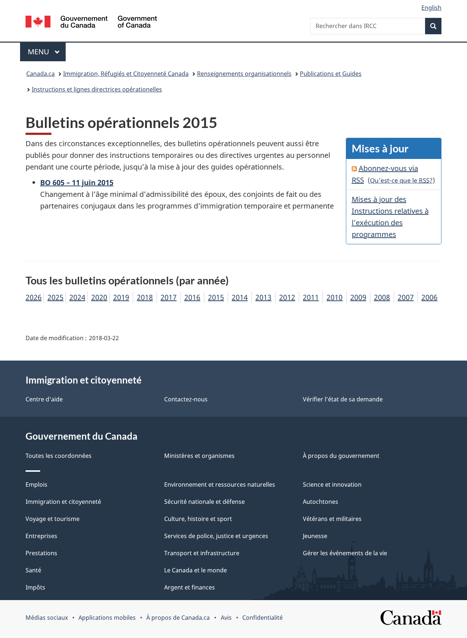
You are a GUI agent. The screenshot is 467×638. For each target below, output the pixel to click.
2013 (263, 297)
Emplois (36, 485)
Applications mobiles (107, 618)
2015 (216, 297)
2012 (287, 297)
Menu (47, 52)
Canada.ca (40, 74)
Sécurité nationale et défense (204, 502)
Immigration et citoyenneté (63, 502)
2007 (406, 297)
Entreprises (41, 536)
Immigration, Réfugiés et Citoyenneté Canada (126, 74)
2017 (169, 297)
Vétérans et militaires (332, 519)
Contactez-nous (186, 399)
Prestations (41, 553)
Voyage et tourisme (53, 519)
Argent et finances (189, 587)
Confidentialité (262, 618)
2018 (145, 297)
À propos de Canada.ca (178, 618)
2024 (77, 297)
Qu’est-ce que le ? (401, 180)
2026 (34, 297)
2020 (99, 297)
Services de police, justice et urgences (216, 536)
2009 (358, 297)
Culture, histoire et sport (198, 519)
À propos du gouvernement (341, 456)
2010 (335, 297)
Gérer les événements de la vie (345, 553)
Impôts (35, 587)
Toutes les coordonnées (59, 456)
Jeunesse (315, 536)
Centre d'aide (44, 399)
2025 (55, 297)
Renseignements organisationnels (244, 74)
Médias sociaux (47, 618)
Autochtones (320, 502)
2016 (192, 297)
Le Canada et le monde (195, 570)
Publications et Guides (331, 74)
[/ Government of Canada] (91, 23)
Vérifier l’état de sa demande (343, 399)
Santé (33, 570)
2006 (429, 297)
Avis (226, 618)
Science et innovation (332, 485)
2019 (121, 297)
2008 (382, 297)
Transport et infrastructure (201, 553)
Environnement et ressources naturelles (219, 485)
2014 (240, 297)
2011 (311, 297)
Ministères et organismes (199, 456)
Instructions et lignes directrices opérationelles (97, 89)
